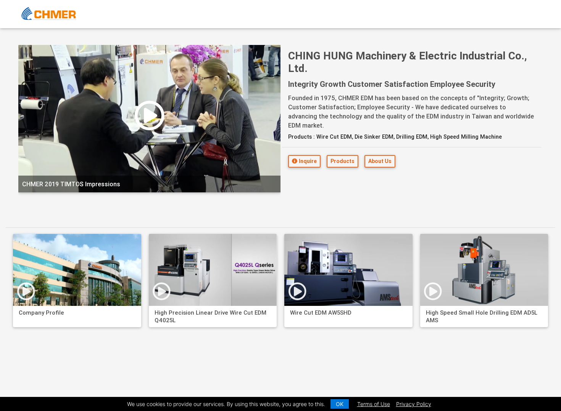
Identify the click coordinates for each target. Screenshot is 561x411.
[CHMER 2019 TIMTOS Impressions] (149, 200)
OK (339, 404)
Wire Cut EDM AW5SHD (320, 312)
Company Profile (41, 312)
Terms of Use (373, 404)
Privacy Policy (413, 404)
